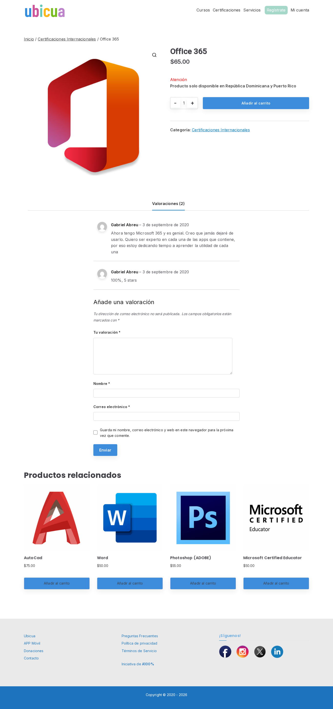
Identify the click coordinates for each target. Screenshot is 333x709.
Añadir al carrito (256, 103)
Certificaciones (226, 10)
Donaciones (34, 651)
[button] (154, 55)
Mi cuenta (300, 10)
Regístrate (276, 10)
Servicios (251, 10)
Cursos (203, 10)
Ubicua (29, 636)
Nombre (101, 383)
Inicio (29, 39)
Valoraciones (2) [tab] (168, 203)
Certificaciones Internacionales (67, 39)
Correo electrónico (111, 407)
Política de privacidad (139, 643)
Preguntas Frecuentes (140, 636)
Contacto (31, 658)
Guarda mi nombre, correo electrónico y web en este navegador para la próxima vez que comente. (166, 432)
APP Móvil (32, 643)
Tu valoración (106, 332)
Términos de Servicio (139, 651)
